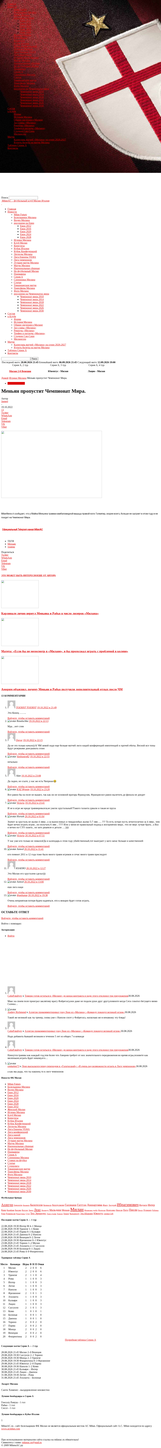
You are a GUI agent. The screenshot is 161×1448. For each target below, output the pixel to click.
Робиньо (155, 1210)
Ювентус (98, 1213)
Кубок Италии (21, 43)
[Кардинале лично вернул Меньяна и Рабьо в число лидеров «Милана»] (20, 607)
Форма (17, 114)
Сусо (28, 1214)
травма (11, 546)
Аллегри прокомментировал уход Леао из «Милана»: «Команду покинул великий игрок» (77, 1012)
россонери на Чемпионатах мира (31, 88)
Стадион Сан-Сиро (24, 131)
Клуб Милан (20, 37)
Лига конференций (18, 1132)
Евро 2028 (25, 32)
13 (2, 410)
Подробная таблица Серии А (80, 1339)
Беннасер (47, 1205)
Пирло (140, 1210)
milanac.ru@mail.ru (32, 1442)
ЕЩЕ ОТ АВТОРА (46, 575)
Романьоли (11, 1214)
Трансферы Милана (24, 83)
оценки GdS (108, 1214)
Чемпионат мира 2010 (32, 91)
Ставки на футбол (17, 1160)
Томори (60, 1214)
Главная (12, 4)
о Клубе (12, 111)
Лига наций (14, 1135)
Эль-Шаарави (86, 1213)
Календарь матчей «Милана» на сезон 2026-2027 (40, 139)
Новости (12, 6)
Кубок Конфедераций (25, 46)
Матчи (11, 136)
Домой (4, 378)
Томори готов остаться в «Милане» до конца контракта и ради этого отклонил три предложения (76, 996)
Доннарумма (94, 1204)
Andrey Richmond (17, 1012)
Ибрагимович (128, 1204)
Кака (3, 1210)
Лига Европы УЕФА (25, 52)
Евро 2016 (25, 23)
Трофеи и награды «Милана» (29, 128)
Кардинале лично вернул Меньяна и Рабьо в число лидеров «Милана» (50, 613)
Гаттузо (81, 1204)
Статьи (17, 77)
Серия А (18, 71)
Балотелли (36, 1204)
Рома (3, 1214)
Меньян (12, 544)
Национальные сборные (27, 63)
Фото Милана (21, 86)
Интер (151, 1204)
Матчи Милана (22, 60)
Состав (11, 108)
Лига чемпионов (23, 54)
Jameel (4, 401)
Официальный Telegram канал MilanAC (22, 529)
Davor (19, 740)
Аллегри (7, 1204)
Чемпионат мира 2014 (32, 94)
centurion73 (13, 1066)
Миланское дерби (90, 1210)
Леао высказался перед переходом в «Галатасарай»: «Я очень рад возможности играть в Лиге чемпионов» (79, 1066)
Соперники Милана (24, 74)
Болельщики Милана (25, 12)
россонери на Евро (24, 18)
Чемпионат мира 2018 (32, 97)
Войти (11, 935)
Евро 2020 (25, 26)
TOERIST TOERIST (26, 707)
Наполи (119, 1210)
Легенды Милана (23, 49)
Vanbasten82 (23, 756)
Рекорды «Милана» (24, 125)
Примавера (20, 69)
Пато (125, 1210)
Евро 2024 (25, 29)
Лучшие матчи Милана (26, 57)
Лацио (31, 1210)
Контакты (13, 148)
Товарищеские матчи (25, 80)
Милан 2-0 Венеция (20, 371)
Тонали (66, 1214)
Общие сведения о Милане (28, 119)
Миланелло (20, 134)
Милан (77, 1209)
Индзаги (143, 1205)
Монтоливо (110, 1210)
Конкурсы (19, 40)
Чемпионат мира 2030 (32, 105)
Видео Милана (22, 15)
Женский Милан (16, 1109)
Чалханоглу (74, 1214)
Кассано (18, 1210)
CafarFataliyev (15, 996)
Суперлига (13, 1166)
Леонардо (45, 1210)
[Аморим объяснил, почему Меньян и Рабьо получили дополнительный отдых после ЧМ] (20, 683)
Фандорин (22, 895)
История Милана (23, 117)
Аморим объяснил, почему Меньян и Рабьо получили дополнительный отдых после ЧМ (62, 689)
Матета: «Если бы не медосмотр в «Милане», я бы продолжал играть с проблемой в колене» (64, 651)
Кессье (25, 1210)
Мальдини (55, 1210)
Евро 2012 (25, 20)
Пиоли (133, 1210)
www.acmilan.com (10, 1428)
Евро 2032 (13, 1106)
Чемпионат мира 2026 (32, 103)
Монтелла (101, 1210)
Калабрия (10, 1210)
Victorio (21, 803)
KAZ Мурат (23, 789)
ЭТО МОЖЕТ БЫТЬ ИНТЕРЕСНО (19, 575)
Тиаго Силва (51, 1214)
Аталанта (26, 1205)
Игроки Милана (22, 35)
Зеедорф (112, 1205)
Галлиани (70, 1204)
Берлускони (58, 1205)
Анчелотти (18, 1205)
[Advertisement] (80, 174)
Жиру (105, 1205)
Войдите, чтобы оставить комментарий (29, 718)
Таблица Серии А (17, 145)
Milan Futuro (20, 9)
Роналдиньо (20, 1214)
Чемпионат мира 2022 (32, 100)
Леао (37, 1210)
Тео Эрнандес (38, 1213)
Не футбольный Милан (26, 66)
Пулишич (147, 1210)
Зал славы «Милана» (25, 122)
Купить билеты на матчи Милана (32, 142)
